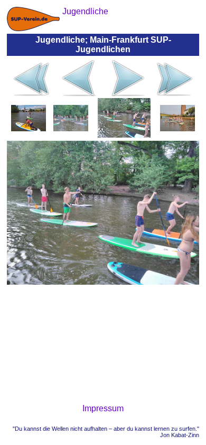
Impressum (103, 408)
